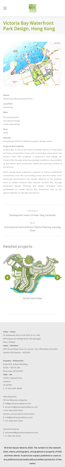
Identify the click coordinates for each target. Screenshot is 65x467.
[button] (7, 277)
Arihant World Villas (32, 298)
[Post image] (32, 273)
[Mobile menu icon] (5, 8)
